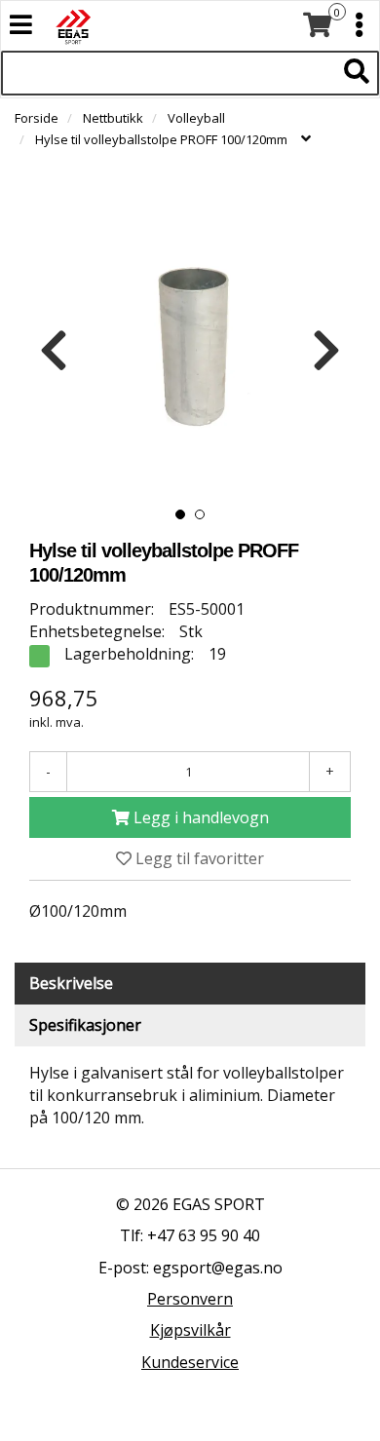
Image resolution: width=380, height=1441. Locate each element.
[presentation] (53, 350)
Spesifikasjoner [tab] (85, 1025)
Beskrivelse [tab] (71, 983)
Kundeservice (190, 1362)
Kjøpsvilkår (190, 1330)
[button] (180, 514)
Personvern (190, 1298)
